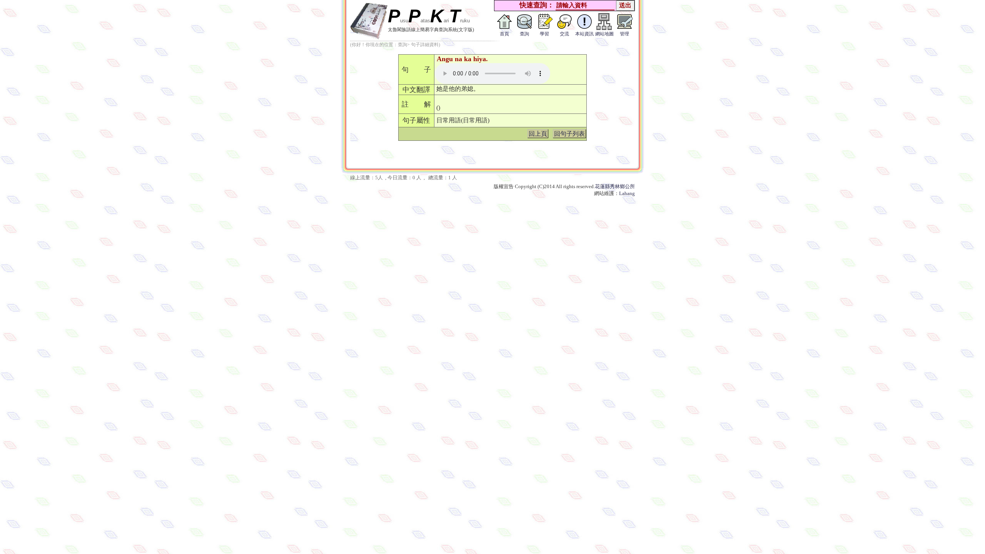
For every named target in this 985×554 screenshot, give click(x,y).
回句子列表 (569, 133)
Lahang (627, 193)
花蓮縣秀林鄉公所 (615, 186)
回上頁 (538, 133)
